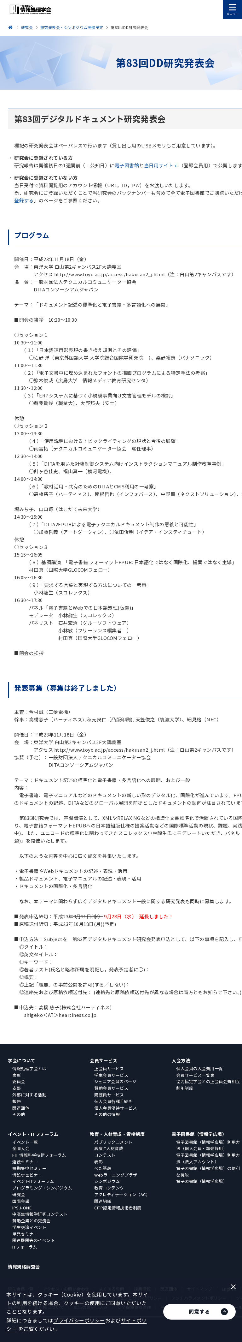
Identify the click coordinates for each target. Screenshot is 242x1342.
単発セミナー (25, 1234)
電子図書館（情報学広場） (199, 1134)
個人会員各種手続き (113, 1101)
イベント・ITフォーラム (33, 1134)
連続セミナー (25, 1162)
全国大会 (20, 1148)
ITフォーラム (24, 1247)
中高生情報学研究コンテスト (40, 1214)
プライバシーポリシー (79, 1320)
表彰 (16, 1075)
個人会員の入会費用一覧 (199, 1068)
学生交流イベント (29, 1227)
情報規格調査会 (24, 1266)
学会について (21, 1060)
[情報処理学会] (11, 27)
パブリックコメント (113, 1142)
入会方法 (181, 1060)
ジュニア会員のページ (115, 1081)
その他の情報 (107, 1114)
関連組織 (102, 1201)
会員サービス (103, 1060)
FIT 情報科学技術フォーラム (39, 1155)
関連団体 (20, 1108)
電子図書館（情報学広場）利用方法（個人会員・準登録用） (208, 1145)
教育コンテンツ (109, 1188)
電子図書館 (127, 165)
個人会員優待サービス (115, 1108)
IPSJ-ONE (22, 1208)
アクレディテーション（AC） (122, 1194)
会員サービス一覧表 (195, 1075)
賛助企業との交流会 (31, 1221)
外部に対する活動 (29, 1095)
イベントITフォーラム (33, 1181)
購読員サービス (109, 1095)
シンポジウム (107, 1181)
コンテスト (105, 1155)
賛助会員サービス (111, 1088)
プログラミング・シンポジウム (42, 1188)
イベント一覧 (25, 1142)
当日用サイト (158, 165)
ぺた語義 (102, 1168)
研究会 (18, 1194)
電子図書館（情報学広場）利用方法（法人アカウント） (208, 1158)
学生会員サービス (111, 1075)
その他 (18, 1114)
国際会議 (20, 1201)
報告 (16, 1101)
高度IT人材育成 (108, 1148)
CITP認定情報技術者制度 (117, 1208)
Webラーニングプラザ (115, 1175)
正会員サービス (109, 1068)
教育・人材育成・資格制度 (117, 1134)
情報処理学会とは (29, 1068)
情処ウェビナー (27, 1175)
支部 (16, 1088)
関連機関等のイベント (33, 1240)
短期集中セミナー (29, 1168)
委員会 (18, 1081)
